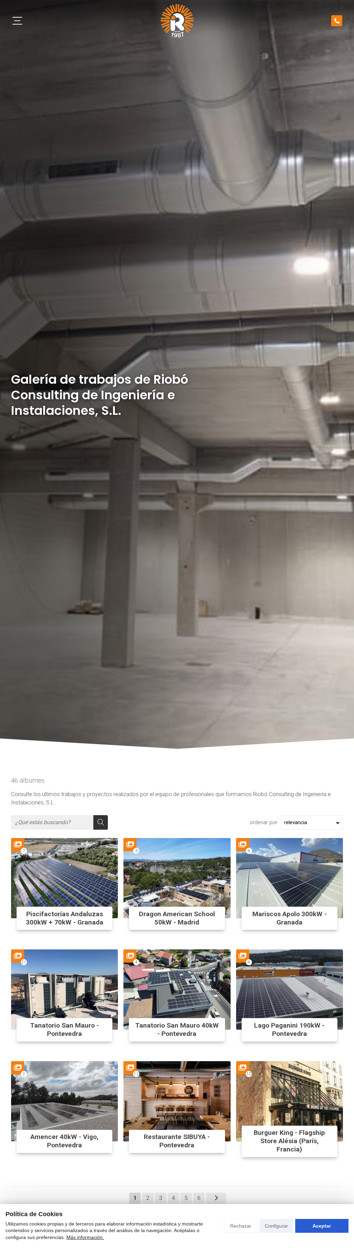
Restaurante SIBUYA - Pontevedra (177, 1141)
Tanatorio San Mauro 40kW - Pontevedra (177, 1029)
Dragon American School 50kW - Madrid (177, 918)
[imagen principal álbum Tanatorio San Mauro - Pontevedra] (64, 989)
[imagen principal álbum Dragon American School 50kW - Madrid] (176, 878)
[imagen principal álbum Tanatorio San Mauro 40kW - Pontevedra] (176, 989)
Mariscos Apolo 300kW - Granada (289, 918)
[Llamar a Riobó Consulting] (336, 20)
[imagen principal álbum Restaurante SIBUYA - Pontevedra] (176, 1101)
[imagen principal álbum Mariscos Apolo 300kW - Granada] (289, 878)
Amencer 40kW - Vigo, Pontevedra (64, 1141)
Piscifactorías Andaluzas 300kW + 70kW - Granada (64, 918)
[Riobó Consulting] (177, 20)
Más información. (85, 1237)
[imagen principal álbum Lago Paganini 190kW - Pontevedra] (289, 989)
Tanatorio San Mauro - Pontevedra (64, 1029)
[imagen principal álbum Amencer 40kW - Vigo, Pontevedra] (64, 1101)
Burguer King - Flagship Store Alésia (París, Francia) (289, 1141)
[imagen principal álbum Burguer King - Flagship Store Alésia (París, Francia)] (289, 1101)
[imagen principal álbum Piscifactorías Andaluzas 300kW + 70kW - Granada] (64, 878)
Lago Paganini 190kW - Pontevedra (289, 1029)
